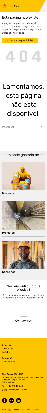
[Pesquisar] (42, 126)
